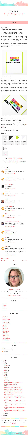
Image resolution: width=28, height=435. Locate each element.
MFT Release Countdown (11, 163)
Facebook (5, 308)
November (6, 365)
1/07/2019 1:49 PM (10, 203)
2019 (4, 363)
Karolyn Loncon (6, 331)
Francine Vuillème (6, 323)
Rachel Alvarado (6, 338)
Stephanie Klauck (14, 290)
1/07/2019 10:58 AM (10, 181)
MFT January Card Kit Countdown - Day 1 (13, 387)
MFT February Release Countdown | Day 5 (13, 382)
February (6, 379)
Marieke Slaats (6, 334)
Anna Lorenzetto (6, 321)
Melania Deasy (6, 335)
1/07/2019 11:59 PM (10, 255)
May (5, 374)
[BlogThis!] (21, 161)
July (5, 372)
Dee (5, 237)
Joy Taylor (5, 329)
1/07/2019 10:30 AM (10, 173)
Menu (14, 22)
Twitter (4, 306)
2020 (4, 362)
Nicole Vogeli (5, 337)
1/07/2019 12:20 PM (10, 195)
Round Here (14, 11)
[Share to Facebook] (23, 161)
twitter (15, 158)
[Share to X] (22, 161)
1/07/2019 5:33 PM (10, 217)
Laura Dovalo (5, 332)
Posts (4, 348)
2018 (4, 413)
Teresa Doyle (7, 230)
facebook (10, 158)
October (6, 367)
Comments (5, 351)
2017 (4, 415)
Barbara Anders (6, 322)
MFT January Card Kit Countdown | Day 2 (13, 389)
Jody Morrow (5, 328)
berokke (6, 191)
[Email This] (19, 161)
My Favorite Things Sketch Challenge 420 (13, 392)
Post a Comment (5, 258)
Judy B (6, 246)
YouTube (4, 305)
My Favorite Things (20, 163)
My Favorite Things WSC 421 (10, 384)
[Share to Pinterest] (25, 161)
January (6, 380)
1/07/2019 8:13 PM (10, 243)
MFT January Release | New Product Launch (13, 396)
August (5, 370)
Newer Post (3, 260)
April (5, 375)
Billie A (6, 199)
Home (14, 260)
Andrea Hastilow (8, 206)
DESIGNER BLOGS (17, 433)
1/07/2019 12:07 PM (10, 188)
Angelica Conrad (6, 319)
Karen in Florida (8, 177)
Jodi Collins (5, 326)
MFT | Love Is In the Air (9, 394)
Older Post (24, 260)
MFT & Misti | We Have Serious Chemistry (13, 391)
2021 (4, 360)
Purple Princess (8, 184)
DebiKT (6, 169)
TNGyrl (6, 213)
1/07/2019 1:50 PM (10, 210)
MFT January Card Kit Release (10, 385)
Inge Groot (5, 325)
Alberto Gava (5, 316)
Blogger (13, 423)
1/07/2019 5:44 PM (10, 226)
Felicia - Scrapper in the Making (12, 221)
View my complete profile (14, 295)
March (5, 377)
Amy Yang (5, 318)
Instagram (5, 303)
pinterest (20, 158)
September (6, 368)
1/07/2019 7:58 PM (10, 234)
